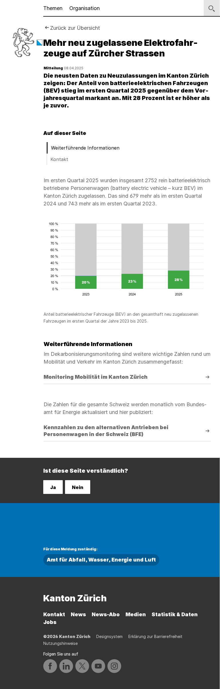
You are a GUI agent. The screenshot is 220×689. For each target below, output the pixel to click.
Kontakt (59, 159)
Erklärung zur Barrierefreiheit (155, 636)
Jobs (49, 622)
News (78, 614)
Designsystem (109, 636)
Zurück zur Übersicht (75, 28)
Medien (135, 614)
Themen (52, 8)
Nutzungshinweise (60, 643)
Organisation (84, 8)
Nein (77, 487)
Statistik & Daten (175, 614)
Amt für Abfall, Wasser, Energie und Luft (101, 560)
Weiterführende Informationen (85, 148)
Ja (53, 487)
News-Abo (106, 614)
